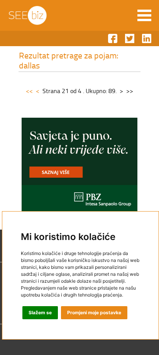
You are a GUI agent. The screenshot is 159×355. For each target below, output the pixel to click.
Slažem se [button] (40, 312)
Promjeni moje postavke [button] (94, 312)
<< (29, 91)
